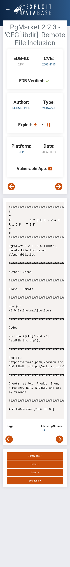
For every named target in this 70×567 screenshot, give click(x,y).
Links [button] (34, 464)
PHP (21, 152)
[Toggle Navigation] (9, 9)
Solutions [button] (34, 480)
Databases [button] (34, 456)
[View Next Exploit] (58, 186)
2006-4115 (49, 64)
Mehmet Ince (21, 108)
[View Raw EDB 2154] (49, 124)
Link (43, 430)
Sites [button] (34, 472)
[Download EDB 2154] (36, 124)
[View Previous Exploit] (11, 186)
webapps (48, 108)
